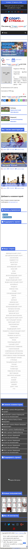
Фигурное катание (14, 375)
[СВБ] (24, 509)
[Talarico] (14, 499)
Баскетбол (14, 262)
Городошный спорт (14, 293)
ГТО (14, 389)
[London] (4, 499)
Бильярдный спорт (14, 267)
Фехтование (14, 373)
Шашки (14, 384)
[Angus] (9, 499)
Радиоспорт (13, 338)
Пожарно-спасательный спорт (14, 331)
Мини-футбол (14, 313)
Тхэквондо (14, 369)
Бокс (14, 271)
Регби (14, 340)
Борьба (13, 273)
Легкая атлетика (14, 309)
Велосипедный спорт (14, 275)
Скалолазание (14, 349)
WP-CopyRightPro (16, 548)
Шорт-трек (14, 386)
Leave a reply (20, 149)
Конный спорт (14, 304)
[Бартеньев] (14, 509)
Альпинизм (14, 258)
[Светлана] (14, 504)
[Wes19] (24, 504)
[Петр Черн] (24, 499)
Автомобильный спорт (14, 255)
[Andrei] (19, 509)
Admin (8, 59)
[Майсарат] (9, 509)
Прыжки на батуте (14, 335)
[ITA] (4, 509)
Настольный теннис (14, 320)
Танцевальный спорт (14, 362)
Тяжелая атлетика (14, 371)
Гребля (13, 295)
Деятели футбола (8, 44)
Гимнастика (13, 289)
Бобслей (14, 269)
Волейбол (14, 284)
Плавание (14, 326)
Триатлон (14, 366)
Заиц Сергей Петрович (9, 165)
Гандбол (14, 286)
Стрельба (13, 360)
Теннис (14, 364)
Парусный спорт (14, 322)
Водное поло (14, 278)
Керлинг (14, 300)
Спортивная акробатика (14, 353)
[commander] (19, 504)
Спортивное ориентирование (14, 355)
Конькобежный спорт (14, 306)
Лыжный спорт (13, 311)
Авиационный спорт (13, 253)
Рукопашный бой (14, 342)
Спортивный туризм (14, 358)
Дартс (14, 298)
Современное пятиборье (14, 351)
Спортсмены (7, 47)
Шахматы (14, 382)
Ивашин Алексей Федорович (11, 185)
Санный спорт (14, 344)
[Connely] (9, 504)
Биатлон (14, 264)
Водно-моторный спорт (14, 282)
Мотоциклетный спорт (14, 318)
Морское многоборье (14, 315)
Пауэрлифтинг (14, 324)
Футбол (14, 377)
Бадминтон (14, 260)
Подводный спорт (14, 329)
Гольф (14, 291)
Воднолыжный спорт (14, 280)
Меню (5, 32)
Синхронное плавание (14, 346)
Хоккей (13, 380)
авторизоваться (13, 202)
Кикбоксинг (14, 302)
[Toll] (19, 499)
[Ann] (4, 504)
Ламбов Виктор (19, 429)
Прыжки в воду (13, 333)
